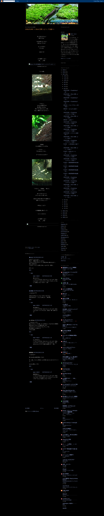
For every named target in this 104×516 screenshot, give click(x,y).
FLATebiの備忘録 (67, 330)
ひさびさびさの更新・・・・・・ (70, 500)
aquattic (65, 508)
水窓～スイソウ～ (67, 464)
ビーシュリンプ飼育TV (68, 454)
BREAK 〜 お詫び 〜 (68, 120)
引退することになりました (68, 359)
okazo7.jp (63, 260)
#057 (64, 504)
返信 (30, 270)
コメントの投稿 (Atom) (33, 411)
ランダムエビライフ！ (68, 319)
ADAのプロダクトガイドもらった (70, 487)
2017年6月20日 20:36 (39, 291)
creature (31, 248)
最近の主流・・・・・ (67, 461)
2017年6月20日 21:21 (40, 320)
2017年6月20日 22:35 (39, 352)
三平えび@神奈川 (67, 428)
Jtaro (64, 418)
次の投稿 (27, 408)
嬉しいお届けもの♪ (67, 338)
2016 (64, 211)
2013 (64, 213)
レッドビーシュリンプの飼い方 (69, 327)
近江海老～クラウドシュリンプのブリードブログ (70, 310)
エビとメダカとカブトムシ (69, 347)
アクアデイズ (66, 485)
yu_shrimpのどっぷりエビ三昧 (70, 384)
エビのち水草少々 (67, 315)
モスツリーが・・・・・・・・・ (70, 495)
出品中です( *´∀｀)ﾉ (67, 381)
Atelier (62, 226)
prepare (62, 242)
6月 (65, 88)
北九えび (65, 494)
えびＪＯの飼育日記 (67, 289)
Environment (64, 231)
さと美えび (65, 304)
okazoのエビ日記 (67, 439)
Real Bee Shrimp (67, 373)
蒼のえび (31, 257)
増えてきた (65, 332)
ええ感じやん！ (66, 440)
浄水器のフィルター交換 (68, 470)
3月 (65, 204)
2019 (64, 70)
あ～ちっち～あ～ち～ (67, 311)
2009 (64, 217)
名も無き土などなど (67, 425)
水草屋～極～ (66, 283)
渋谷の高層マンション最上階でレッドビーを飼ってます (70, 357)
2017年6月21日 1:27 (47, 372)
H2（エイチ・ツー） (66, 258)
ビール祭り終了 (66, 456)
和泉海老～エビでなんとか (69, 406)
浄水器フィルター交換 (67, 268)
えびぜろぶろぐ (66, 498)
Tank (62, 246)
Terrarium (63, 248)
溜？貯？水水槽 (66, 436)
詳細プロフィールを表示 (66, 58)
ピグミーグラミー (66, 370)
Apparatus (63, 224)
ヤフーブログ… (66, 316)
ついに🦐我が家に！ (67, 353)
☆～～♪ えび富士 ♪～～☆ (69, 444)
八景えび (65, 341)
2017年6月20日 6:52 (38, 257)
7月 (65, 86)
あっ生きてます (66, 451)
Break (62, 228)
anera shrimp (66, 278)
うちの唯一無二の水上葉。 (68, 290)
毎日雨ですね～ (66, 402)
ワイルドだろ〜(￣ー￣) (68, 419)
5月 (65, 199)
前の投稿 (56, 408)
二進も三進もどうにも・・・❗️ (70, 321)
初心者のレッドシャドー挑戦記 (70, 396)
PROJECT (63, 244)
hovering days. (66, 369)
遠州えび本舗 (66, 298)
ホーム (41, 408)
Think (62, 250)
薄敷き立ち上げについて (68, 274)
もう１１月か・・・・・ (68, 445)
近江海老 (31, 291)
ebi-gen (64, 469)
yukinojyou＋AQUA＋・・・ (70, 503)
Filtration (63, 233)
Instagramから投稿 (67, 279)
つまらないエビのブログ (68, 459)
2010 (64, 215)
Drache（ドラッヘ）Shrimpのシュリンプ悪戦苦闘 (70, 411)
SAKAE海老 (65, 401)
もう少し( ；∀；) (66, 295)
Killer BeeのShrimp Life (69, 390)
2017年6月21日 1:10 (47, 305)
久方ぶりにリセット (67, 407)
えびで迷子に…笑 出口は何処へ (70, 434)
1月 (65, 208)
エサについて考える (67, 348)
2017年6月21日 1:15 (47, 337)
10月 (65, 80)
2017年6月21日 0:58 (47, 276)
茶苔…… (65, 375)
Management (64, 237)
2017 (64, 74)
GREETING (63, 235)
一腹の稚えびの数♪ (67, 305)
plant (62, 240)
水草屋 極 (63, 257)
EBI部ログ (65, 352)
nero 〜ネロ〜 (36, 276)
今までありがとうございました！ (70, 397)
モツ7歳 (64, 465)
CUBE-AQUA (66, 490)
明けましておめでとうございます (70, 475)
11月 (65, 78)
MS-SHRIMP (66, 473)
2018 (64, 72)
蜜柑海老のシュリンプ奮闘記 (69, 267)
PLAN (62, 239)
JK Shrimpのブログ (67, 363)
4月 (65, 202)
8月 (65, 84)
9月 (65, 82)
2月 (65, 206)
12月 (65, 76)
